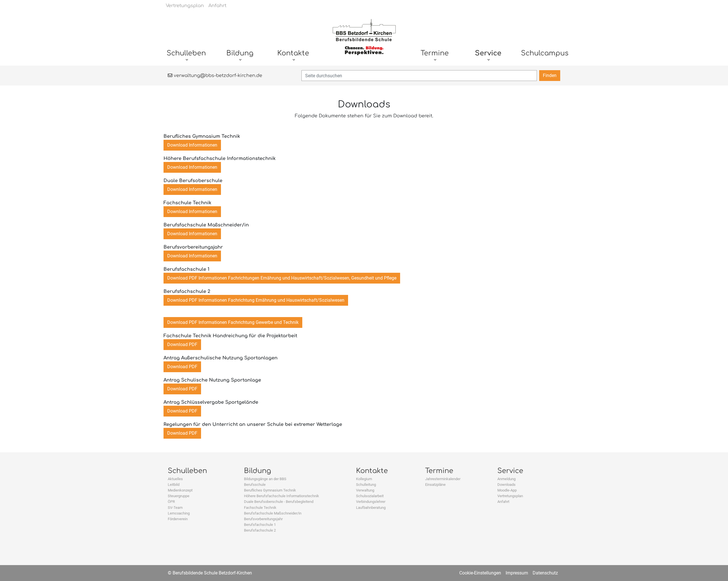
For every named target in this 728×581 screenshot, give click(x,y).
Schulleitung (366, 484)
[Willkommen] (364, 40)
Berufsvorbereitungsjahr (263, 519)
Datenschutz (545, 573)
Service (510, 471)
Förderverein (178, 519)
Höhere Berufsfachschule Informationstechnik (281, 496)
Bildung (257, 471)
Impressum (517, 573)
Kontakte (372, 471)
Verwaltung (365, 490)
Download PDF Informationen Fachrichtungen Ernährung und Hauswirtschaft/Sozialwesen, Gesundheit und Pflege (281, 278)
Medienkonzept (180, 490)
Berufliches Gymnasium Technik (270, 490)
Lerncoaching (179, 513)
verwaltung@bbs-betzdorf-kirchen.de (217, 75)
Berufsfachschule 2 (260, 530)
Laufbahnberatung (371, 507)
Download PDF (182, 344)
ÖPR (171, 501)
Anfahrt (503, 501)
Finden (550, 75)
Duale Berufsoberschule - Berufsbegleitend (278, 501)
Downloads (506, 484)
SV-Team (175, 507)
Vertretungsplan (510, 496)
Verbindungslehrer (370, 501)
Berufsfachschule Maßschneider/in (272, 513)
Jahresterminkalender (442, 479)
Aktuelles (175, 479)
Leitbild (173, 484)
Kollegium (364, 479)
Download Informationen (192, 145)
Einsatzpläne (435, 484)
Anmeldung (506, 479)
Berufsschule (255, 484)
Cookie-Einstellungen (480, 573)
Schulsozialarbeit (370, 496)
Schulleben (187, 471)
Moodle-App (507, 490)
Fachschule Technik (260, 507)
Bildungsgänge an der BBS (265, 479)
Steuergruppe (178, 496)
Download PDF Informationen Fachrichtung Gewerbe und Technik (233, 322)
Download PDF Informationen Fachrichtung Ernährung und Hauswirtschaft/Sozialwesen (255, 300)
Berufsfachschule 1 (260, 524)
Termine (439, 471)
